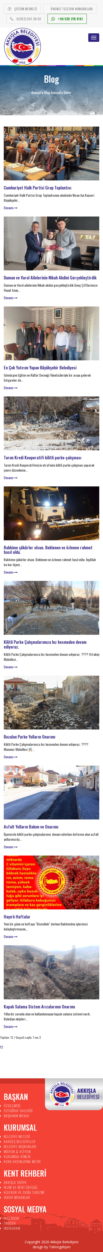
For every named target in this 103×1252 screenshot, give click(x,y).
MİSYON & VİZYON (17, 1151)
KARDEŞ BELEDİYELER (20, 1141)
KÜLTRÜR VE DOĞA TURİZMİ (24, 1192)
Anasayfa (37, 92)
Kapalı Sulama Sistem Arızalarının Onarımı (39, 1006)
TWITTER (10, 1223)
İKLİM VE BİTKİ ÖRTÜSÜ (21, 1187)
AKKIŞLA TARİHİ (15, 1182)
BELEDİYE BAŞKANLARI (20, 1146)
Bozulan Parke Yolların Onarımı (29, 737)
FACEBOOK (11, 1218)
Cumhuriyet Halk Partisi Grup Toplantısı (37, 187)
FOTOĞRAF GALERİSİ (18, 1110)
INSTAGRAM (12, 1228)
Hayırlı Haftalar (17, 916)
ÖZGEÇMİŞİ (12, 1105)
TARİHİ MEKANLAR (17, 1197)
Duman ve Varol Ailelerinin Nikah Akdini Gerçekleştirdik (50, 277)
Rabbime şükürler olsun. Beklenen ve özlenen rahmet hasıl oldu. (48, 549)
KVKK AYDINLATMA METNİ (22, 1161)
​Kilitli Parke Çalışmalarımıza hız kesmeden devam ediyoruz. (45, 644)
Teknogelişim (59, 1246)
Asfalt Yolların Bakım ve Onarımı (31, 826)
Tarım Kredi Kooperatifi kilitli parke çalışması (42, 457)
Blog (47, 92)
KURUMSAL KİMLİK (17, 1156)
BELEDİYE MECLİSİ (17, 1136)
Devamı (9, 207)
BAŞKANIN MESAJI (16, 1115)
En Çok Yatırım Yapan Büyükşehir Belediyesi (40, 367)
